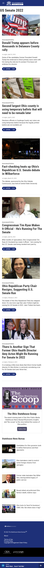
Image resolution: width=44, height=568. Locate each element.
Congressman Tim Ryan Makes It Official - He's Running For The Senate (22, 228)
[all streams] (41, 565)
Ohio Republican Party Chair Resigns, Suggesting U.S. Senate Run (19, 289)
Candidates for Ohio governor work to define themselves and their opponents (28, 448)
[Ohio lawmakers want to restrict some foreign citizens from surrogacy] (8, 463)
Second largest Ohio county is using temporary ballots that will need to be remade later (22, 109)
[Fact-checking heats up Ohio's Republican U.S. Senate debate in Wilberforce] (21, 148)
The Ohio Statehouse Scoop (21, 413)
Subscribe (22, 429)
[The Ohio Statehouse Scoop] (22, 398)
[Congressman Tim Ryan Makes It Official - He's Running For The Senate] (21, 207)
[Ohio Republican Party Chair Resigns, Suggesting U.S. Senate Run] (21, 268)
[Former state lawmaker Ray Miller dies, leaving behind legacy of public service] (8, 478)
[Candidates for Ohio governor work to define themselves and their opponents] (8, 448)
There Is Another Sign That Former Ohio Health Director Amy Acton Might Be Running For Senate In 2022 (20, 352)
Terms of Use (8, 539)
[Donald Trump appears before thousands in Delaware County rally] (21, 25)
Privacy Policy (8, 541)
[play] (3, 565)
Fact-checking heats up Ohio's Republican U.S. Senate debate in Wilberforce (21, 170)
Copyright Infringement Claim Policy (15, 542)
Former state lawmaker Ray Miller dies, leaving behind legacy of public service (28, 477)
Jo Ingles (4, 54)
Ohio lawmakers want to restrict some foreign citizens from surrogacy (27, 463)
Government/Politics (8, 40)
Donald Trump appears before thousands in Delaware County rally (20, 46)
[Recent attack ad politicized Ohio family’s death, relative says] (8, 493)
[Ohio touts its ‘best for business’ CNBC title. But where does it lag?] (8, 508)
